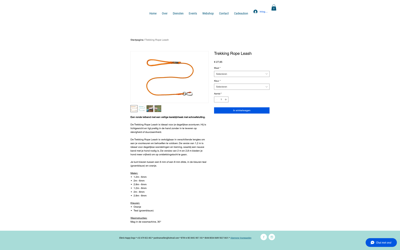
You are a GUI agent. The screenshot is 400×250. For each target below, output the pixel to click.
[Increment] (226, 99)
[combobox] (242, 74)
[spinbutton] (221, 99)
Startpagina (136, 39)
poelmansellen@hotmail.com (166, 238)
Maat (217, 68)
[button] (273, 7)
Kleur (217, 81)
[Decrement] (216, 99)
